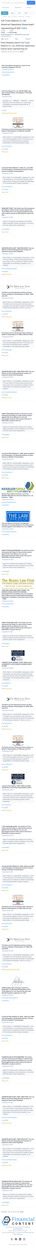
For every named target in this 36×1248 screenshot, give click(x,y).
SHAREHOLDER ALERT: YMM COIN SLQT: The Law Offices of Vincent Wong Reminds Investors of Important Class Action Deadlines (18, 1140)
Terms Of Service (17, 1234)
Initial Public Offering (9, 113)
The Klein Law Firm (8, 311)
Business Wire (6, 505)
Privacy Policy (27, 1232)
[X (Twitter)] (12, 1239)
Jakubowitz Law (7, 683)
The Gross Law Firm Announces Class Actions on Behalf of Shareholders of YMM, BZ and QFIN (17, 130)
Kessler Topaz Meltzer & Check (10, 502)
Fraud (6, 274)
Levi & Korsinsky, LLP (8, 186)
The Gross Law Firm (8, 146)
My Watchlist (18, 7)
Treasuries (28, 16)
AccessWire (6, 149)
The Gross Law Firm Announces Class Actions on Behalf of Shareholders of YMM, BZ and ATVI (17, 748)
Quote (6, 39)
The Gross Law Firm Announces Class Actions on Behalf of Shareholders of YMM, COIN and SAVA (17, 333)
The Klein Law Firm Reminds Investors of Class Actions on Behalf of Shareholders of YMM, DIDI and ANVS (17, 946)
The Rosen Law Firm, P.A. (9, 603)
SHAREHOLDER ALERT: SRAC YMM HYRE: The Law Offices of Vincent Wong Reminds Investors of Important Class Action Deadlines (18, 1098)
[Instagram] (24, 1239)
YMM (23, 28)
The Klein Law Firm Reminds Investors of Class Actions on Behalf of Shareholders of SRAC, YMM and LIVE (17, 294)
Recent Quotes (5, 7)
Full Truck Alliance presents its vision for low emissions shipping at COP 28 (16, 66)
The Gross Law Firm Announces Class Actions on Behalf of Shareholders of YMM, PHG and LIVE (17, 907)
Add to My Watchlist (6, 36)
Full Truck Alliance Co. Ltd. (9, 72)
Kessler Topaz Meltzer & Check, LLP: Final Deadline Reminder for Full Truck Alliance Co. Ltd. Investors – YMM (17, 495)
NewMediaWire (6, 229)
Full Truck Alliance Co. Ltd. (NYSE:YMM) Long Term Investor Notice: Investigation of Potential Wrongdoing (17, 92)
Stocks (12, 13)
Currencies (14, 16)
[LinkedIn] (20, 1239)
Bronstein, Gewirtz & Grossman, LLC (11, 997)
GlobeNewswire (6, 74)
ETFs (19, 13)
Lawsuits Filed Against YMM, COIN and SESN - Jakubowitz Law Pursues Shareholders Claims (17, 786)
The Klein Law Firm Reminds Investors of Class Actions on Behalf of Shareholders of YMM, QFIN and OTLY (17, 706)
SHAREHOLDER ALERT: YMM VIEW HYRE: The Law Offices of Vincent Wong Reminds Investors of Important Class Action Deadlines (18, 373)
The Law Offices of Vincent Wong (11, 268)
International (21, 16)
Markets (4, 13)
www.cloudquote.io (18, 1229)
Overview (4, 16)
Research (28, 39)
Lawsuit (15, 113)
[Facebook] (16, 1239)
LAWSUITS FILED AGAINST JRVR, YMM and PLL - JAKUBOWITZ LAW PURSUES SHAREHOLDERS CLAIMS (17, 664)
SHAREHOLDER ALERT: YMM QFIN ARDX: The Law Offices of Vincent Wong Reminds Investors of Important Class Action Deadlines (18, 249)
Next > (21, 51)
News (9, 16)
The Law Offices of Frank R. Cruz (10, 531)
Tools (26, 13)
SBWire (5, 110)
